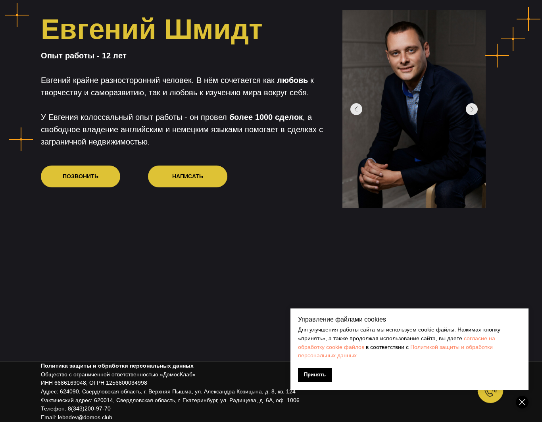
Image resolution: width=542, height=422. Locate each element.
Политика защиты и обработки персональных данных (117, 365)
